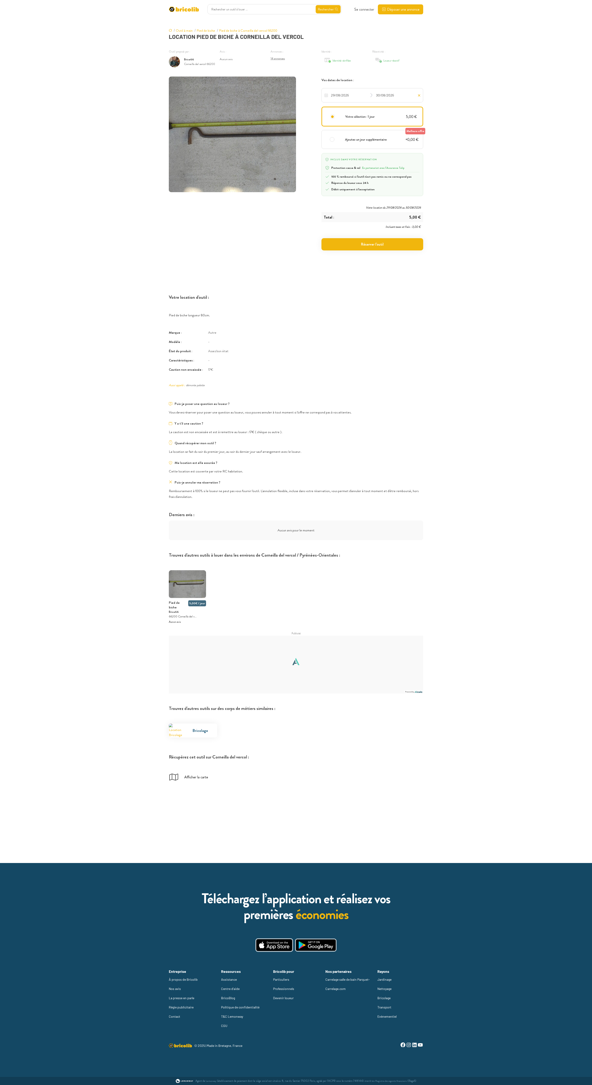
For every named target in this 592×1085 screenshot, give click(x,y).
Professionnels (283, 989)
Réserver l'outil (372, 244)
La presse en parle (181, 998)
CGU (224, 1026)
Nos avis (175, 989)
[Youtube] (420, 1045)
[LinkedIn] (414, 1045)
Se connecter (364, 9)
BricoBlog (228, 998)
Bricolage (384, 998)
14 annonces (278, 58)
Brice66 (189, 59)
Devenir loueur (283, 998)
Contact (174, 1016)
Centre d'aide (230, 989)
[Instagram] (409, 1045)
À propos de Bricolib (183, 979)
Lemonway (211, 1081)
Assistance (229, 979)
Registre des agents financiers (391, 1081)
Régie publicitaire (181, 1007)
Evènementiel (387, 1016)
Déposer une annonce (403, 9)
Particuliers (281, 979)
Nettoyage (384, 989)
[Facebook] (403, 1045)
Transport (384, 1007)
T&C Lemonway (232, 1016)
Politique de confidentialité (240, 1007)
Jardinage (384, 979)
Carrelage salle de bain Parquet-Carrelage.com (347, 984)
